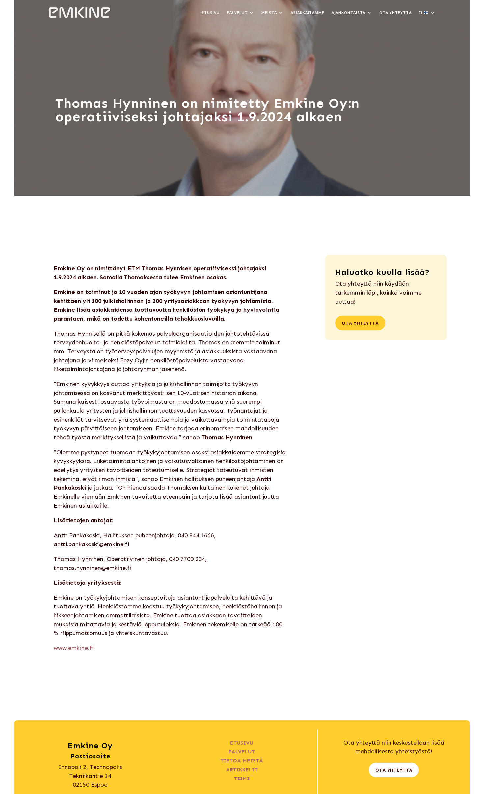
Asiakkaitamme (307, 12)
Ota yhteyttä (395, 12)
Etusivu (211, 12)
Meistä (269, 12)
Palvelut (237, 12)
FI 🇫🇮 (424, 12)
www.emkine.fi (74, 648)
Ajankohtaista (348, 12)
